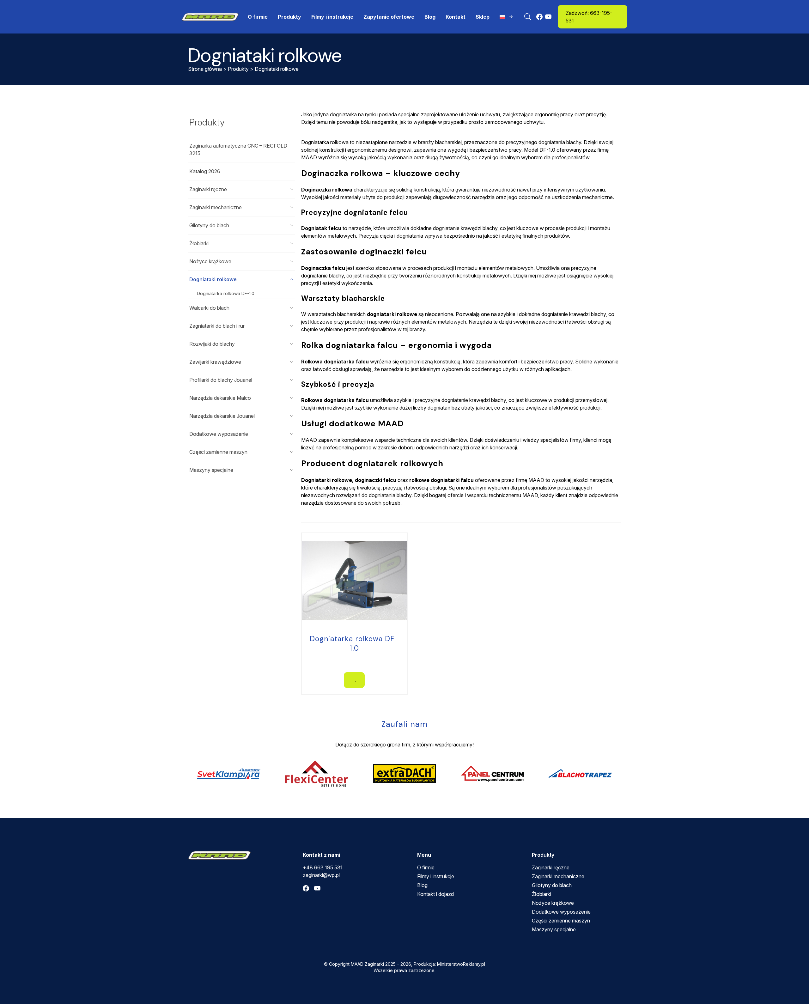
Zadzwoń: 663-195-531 (589, 17)
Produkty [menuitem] (289, 17)
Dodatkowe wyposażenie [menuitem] (561, 912)
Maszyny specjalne (211, 470)
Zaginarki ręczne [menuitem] (550, 867)
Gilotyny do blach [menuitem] (552, 885)
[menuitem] (507, 17)
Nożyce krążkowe (210, 261)
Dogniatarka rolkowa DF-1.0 (225, 293)
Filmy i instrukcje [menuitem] (332, 17)
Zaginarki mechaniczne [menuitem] (558, 876)
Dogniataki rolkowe (213, 279)
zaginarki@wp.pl (321, 875)
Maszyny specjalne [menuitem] (554, 929)
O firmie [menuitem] (258, 17)
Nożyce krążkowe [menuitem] (553, 903)
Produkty (238, 69)
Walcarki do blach (209, 308)
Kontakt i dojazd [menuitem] (435, 894)
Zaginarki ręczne (208, 189)
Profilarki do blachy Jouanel (220, 380)
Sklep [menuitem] (483, 17)
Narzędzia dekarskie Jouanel (222, 416)
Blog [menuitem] (429, 17)
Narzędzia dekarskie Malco (220, 398)
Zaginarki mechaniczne (215, 207)
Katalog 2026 (204, 171)
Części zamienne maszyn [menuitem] (561, 920)
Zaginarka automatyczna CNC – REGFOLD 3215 (238, 149)
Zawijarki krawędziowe (215, 362)
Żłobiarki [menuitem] (541, 894)
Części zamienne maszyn (218, 452)
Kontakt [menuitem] (455, 17)
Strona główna (205, 69)
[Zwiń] (292, 279)
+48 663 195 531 (323, 867)
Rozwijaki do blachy (212, 344)
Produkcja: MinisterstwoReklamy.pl (449, 964)
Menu (424, 855)
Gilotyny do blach (209, 225)
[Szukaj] (527, 16)
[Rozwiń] (292, 189)
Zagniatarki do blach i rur (217, 326)
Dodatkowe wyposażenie (218, 434)
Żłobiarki (199, 243)
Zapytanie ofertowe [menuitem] (388, 17)
